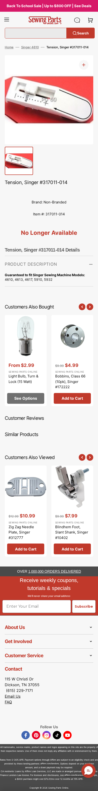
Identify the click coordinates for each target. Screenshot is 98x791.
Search (83, 33)
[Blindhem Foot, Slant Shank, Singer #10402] (72, 511)
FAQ (8, 702)
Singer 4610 (30, 47)
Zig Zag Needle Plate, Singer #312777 (21, 532)
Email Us (12, 696)
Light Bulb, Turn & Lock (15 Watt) (24, 379)
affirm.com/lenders (49, 763)
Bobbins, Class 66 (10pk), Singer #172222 (70, 381)
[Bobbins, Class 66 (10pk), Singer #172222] (72, 360)
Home (9, 47)
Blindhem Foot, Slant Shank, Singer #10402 (71, 532)
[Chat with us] (77, 20)
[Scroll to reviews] (49, 191)
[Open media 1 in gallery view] (83, 65)
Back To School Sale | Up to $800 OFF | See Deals (49, 6)
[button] (6, 20)
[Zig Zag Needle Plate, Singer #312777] (26, 511)
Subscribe (84, 606)
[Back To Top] (91, 784)
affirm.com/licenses (74, 775)
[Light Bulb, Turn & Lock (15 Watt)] (26, 360)
